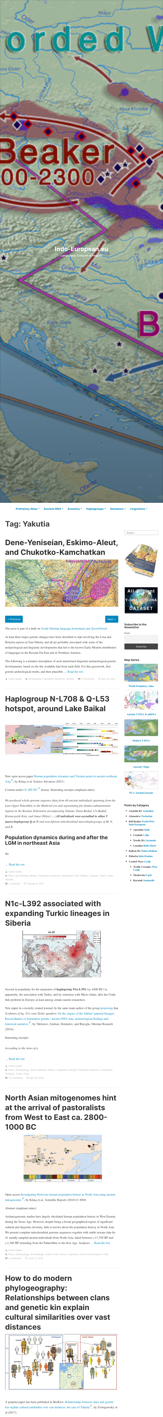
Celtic (146, 835)
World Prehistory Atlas (141, 686)
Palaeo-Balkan (149, 851)
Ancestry (73, 508)
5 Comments (87, 678)
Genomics (117, 508)
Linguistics (137, 508)
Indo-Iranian (60, 1254)
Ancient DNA (52, 508)
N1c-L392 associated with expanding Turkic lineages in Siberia (57, 913)
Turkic (103, 875)
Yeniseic (70, 678)
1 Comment (14, 883)
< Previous (13, 619)
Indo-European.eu (81, 249)
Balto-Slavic (149, 845)
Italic (147, 829)
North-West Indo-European (141, 822)
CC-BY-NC (30, 790)
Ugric (149, 875)
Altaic (11, 875)
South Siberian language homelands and (74, 628)
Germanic (150, 840)
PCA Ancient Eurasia (141, 792)
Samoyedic (67, 875)
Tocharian (146, 816)
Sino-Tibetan (81, 875)
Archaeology (35, 678)
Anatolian (148, 811)
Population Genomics (54, 678)
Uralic (110, 875)
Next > (112, 619)
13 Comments (15, 1077)
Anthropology (22, 1069)
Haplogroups (95, 508)
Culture (48, 1254)
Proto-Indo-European (91, 1254)
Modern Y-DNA (141, 740)
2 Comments (14, 1258)
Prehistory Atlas (26, 508)
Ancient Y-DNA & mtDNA (141, 714)
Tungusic (93, 875)
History (51, 1069)
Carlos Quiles (15, 678)
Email (127, 632)
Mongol (33, 875)
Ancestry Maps (141, 767)
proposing (106, 1008)
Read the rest (75, 671)
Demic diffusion (39, 1069)
